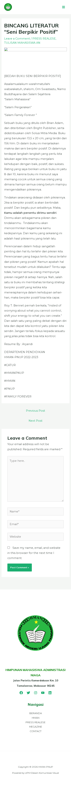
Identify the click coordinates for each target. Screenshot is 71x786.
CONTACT (35, 731)
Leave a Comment (17, 38)
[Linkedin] (50, 692)
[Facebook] (21, 692)
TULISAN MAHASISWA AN (22, 42)
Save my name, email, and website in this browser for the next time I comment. (33, 553)
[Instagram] (35, 692)
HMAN (35, 717)
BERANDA (35, 713)
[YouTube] (42, 692)
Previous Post (35, 410)
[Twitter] (28, 692)
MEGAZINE (35, 726)
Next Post (35, 420)
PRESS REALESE (44, 38)
